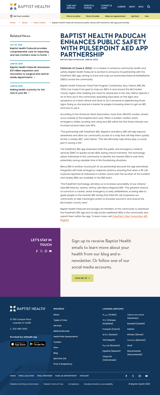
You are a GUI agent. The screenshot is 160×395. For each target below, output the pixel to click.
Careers (57, 342)
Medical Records (62, 331)
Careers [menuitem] (121, 7)
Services (58, 325)
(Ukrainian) (135, 316)
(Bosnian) (136, 340)
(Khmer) (135, 334)
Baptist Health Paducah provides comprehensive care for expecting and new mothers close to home (29, 52)
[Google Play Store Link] (37, 344)
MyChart (135, 16)
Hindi (129, 345)
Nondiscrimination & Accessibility (98, 384)
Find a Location (73, 16)
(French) (111, 329)
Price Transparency (63, 364)
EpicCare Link (60, 358)
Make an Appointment (115, 16)
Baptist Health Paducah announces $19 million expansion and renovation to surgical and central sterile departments (30, 72)
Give (147, 16)
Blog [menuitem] (141, 7)
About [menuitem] (132, 7)
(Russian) (111, 345)
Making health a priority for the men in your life (27, 91)
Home (13, 376)
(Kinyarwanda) (134, 353)
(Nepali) (108, 340)
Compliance (73, 384)
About (56, 314)
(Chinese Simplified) (109, 322)
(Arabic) (109, 314)
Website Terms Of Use (53, 384)
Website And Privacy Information (24, 384)
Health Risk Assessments (66, 336)
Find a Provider (93, 16)
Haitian (130, 329)
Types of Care (60, 320)
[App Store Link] (18, 344)
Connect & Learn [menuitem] (106, 7)
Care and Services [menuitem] (71, 7)
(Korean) (110, 334)
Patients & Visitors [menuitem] (89, 7)
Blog (56, 353)
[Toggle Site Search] (148, 6)
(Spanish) (111, 351)
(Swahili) (136, 323)
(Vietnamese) (109, 358)
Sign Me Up (81, 278)
